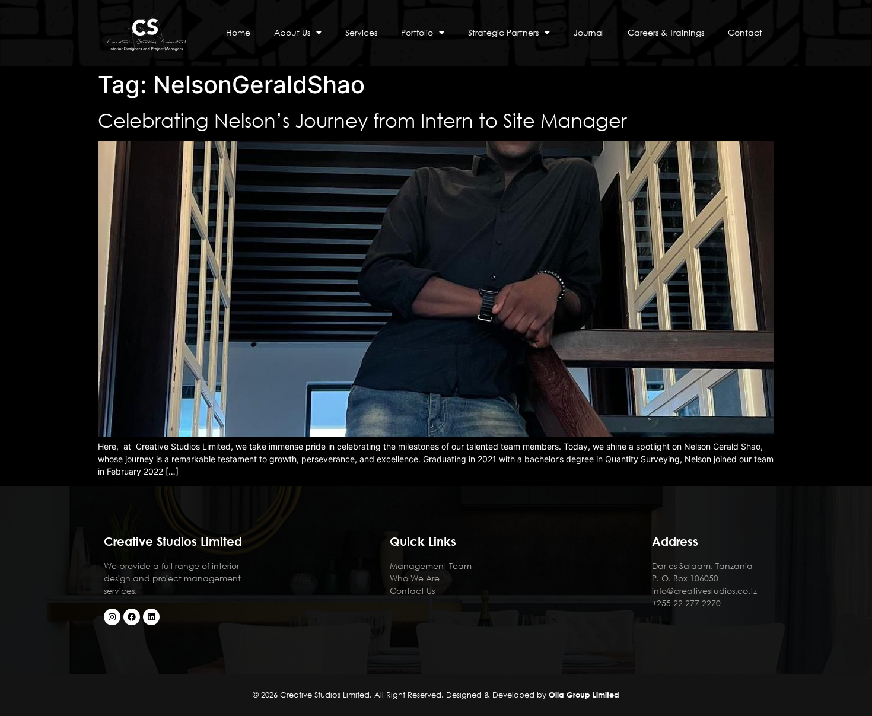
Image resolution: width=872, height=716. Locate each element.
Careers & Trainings (666, 32)
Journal (589, 32)
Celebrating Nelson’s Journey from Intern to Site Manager (362, 119)
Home (238, 32)
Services (361, 32)
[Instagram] (112, 617)
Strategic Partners (503, 32)
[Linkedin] (151, 617)
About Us (292, 32)
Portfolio (417, 32)
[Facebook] (131, 617)
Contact (745, 32)
